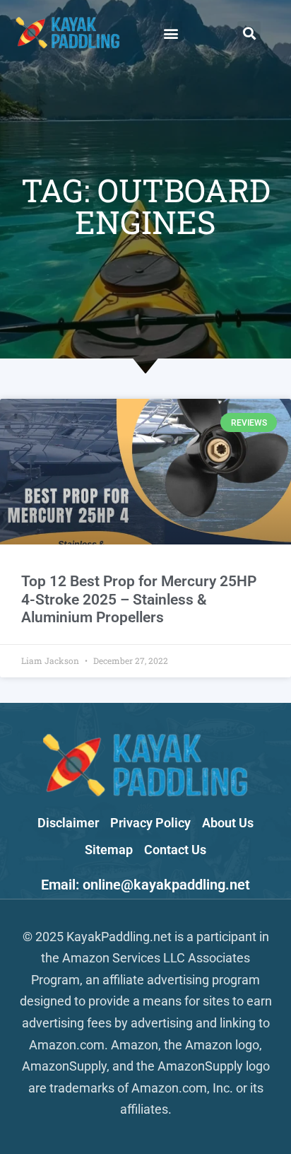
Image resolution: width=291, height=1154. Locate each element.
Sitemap (109, 849)
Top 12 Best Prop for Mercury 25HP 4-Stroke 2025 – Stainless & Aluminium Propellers (138, 599)
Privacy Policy (150, 822)
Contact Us (175, 849)
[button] (170, 33)
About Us (228, 822)
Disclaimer (68, 822)
